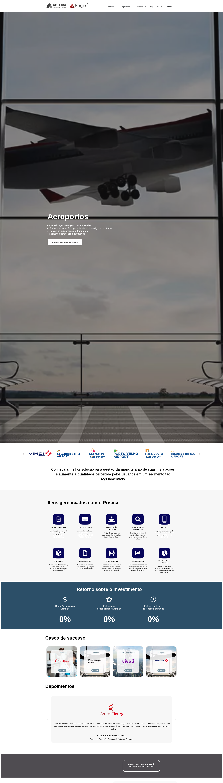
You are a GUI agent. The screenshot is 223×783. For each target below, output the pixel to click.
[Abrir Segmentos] (131, 6)
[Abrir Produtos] (116, 6)
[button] (23, 454)
